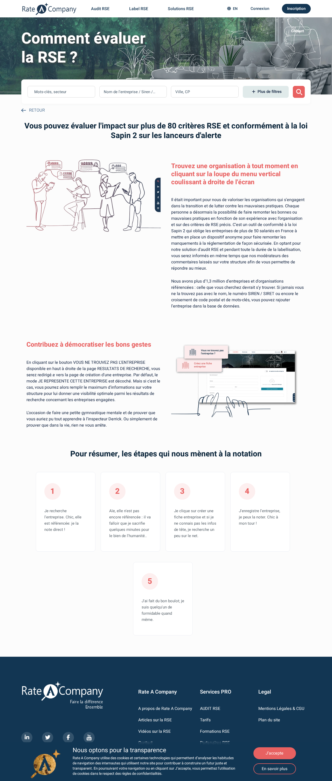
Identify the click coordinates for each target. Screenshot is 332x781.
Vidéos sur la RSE (154, 731)
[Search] (299, 92)
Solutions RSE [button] (181, 9)
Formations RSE (215, 731)
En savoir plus (274, 769)
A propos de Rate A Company (165, 709)
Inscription (296, 8)
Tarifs (205, 720)
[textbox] (56, 91)
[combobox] (61, 92)
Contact (297, 31)
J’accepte (274, 753)
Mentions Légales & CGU (281, 709)
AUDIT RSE (210, 709)
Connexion (260, 8)
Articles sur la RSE (155, 720)
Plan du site (269, 720)
